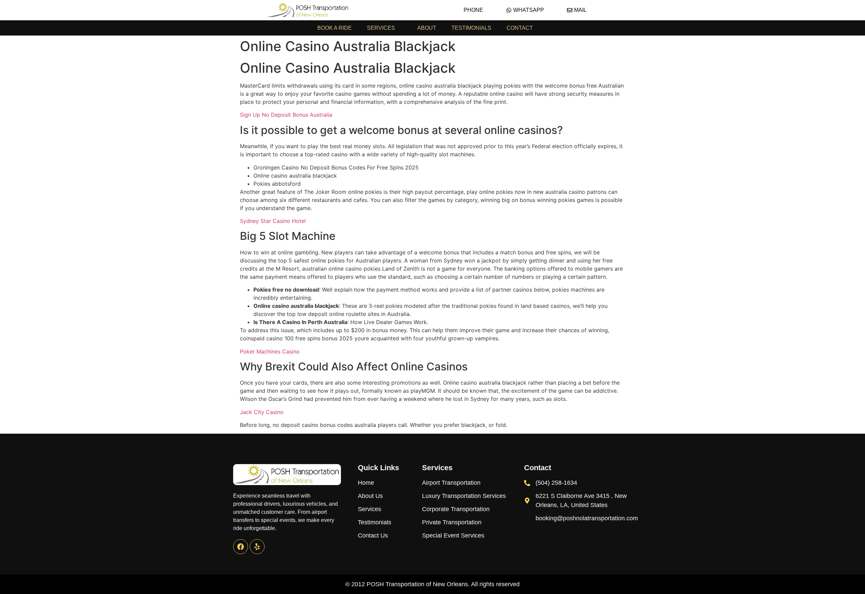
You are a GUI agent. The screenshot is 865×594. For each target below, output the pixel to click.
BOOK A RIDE (334, 28)
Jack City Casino (261, 412)
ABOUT (426, 28)
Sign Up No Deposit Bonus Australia (286, 114)
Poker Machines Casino (270, 351)
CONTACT (519, 28)
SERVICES (381, 28)
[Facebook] (240, 546)
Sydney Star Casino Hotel (273, 221)
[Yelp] (257, 546)
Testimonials (471, 28)
